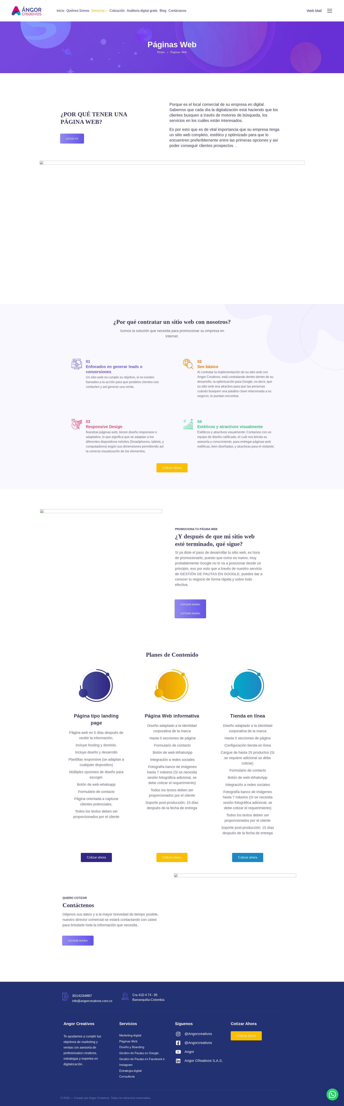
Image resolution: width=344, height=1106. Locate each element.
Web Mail (314, 11)
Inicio (60, 10)
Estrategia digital (130, 1070)
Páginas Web (128, 1041)
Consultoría (127, 1076)
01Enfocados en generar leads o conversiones (114, 366)
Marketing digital (130, 1035)
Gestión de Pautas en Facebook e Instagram (142, 1061)
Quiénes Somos (77, 10)
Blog (163, 10)
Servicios (98, 10)
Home (161, 52)
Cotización (117, 10)
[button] (332, 1094)
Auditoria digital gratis (142, 10)
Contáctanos (177, 10)
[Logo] (26, 11)
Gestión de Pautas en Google (139, 1053)
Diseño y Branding (131, 1047)
